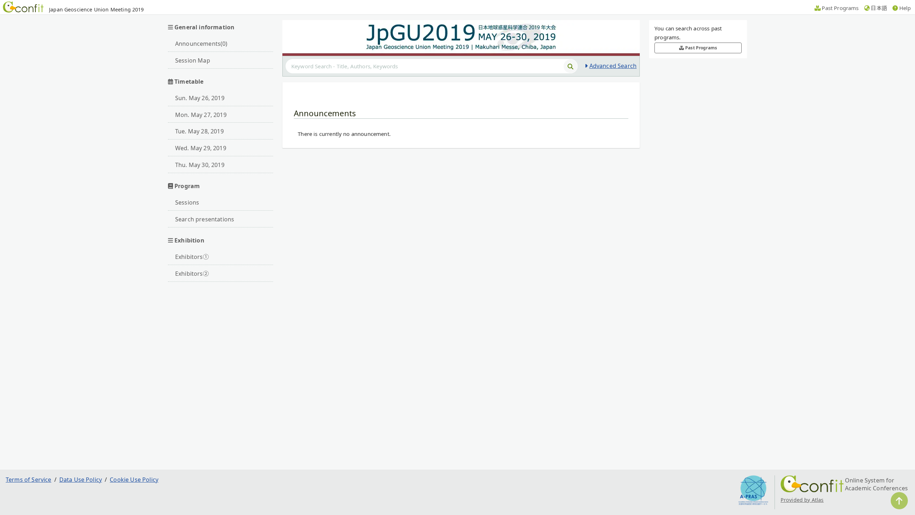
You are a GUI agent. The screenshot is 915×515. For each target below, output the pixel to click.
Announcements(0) (201, 44)
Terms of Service (28, 480)
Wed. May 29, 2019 (200, 148)
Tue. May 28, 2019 (199, 131)
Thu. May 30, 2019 (199, 165)
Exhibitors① (192, 257)
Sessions (187, 202)
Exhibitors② (192, 274)
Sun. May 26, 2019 (199, 98)
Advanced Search (613, 66)
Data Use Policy (80, 480)
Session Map (192, 60)
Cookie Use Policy (134, 480)
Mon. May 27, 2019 (201, 115)
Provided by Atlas (802, 499)
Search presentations (204, 219)
